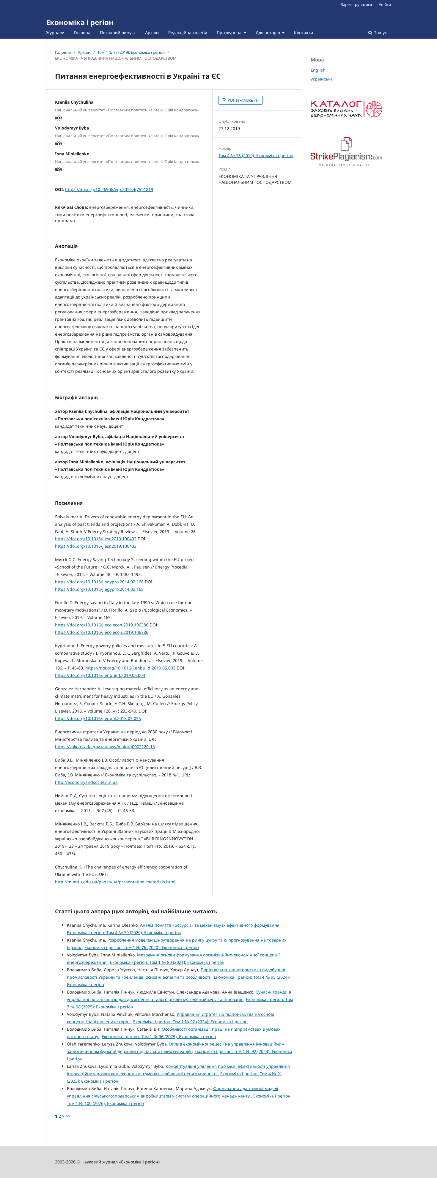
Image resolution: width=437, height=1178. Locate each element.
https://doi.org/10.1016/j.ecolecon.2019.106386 (101, 625)
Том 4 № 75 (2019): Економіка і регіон (131, 52)
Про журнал (230, 32)
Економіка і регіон (80, 22)
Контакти (303, 32)
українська (322, 79)
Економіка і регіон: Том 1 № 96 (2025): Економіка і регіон (159, 1036)
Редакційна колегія (187, 32)
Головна (82, 32)
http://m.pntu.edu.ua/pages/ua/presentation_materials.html (115, 882)
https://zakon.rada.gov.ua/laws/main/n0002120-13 (105, 746)
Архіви (152, 32)
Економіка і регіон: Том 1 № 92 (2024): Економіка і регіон (190, 1021)
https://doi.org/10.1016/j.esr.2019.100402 (95, 538)
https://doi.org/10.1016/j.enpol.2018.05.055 (98, 718)
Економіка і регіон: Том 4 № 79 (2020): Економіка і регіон (124, 932)
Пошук (379, 32)
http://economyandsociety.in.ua (86, 782)
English (318, 70)
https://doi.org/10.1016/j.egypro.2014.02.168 (99, 582)
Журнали (55, 32)
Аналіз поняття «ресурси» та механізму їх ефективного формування (210, 925)
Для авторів (268, 32)
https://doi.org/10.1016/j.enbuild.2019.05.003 (130, 668)
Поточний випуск (118, 32)
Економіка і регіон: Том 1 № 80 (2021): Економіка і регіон (167, 962)
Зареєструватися (356, 4)
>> (68, 1116)
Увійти (385, 4)
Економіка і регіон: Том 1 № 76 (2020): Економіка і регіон (141, 947)
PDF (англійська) (243, 100)
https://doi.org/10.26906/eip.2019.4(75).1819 (109, 189)
